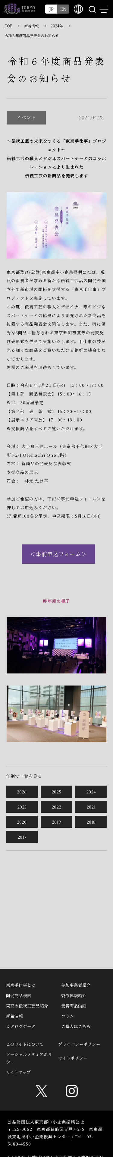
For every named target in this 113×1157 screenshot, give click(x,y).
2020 (22, 822)
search (91, 9)
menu (103, 9)
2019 (56, 822)
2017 (21, 837)
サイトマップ (18, 1072)
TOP (8, 25)
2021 (91, 807)
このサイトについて (25, 1044)
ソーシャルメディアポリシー (29, 1057)
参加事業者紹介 (76, 984)
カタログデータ (21, 1026)
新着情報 (31, 25)
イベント (26, 117)
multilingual (78, 9)
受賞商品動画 (73, 1005)
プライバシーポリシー (79, 1044)
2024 (91, 792)
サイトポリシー (72, 1058)
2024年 (57, 25)
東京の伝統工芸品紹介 (27, 1005)
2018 (91, 822)
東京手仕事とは (21, 984)
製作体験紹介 (73, 995)
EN (63, 9)
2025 (56, 792)
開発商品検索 (18, 995)
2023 (22, 807)
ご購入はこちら (76, 1026)
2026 (22, 792)
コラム (67, 1016)
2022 (56, 807)
